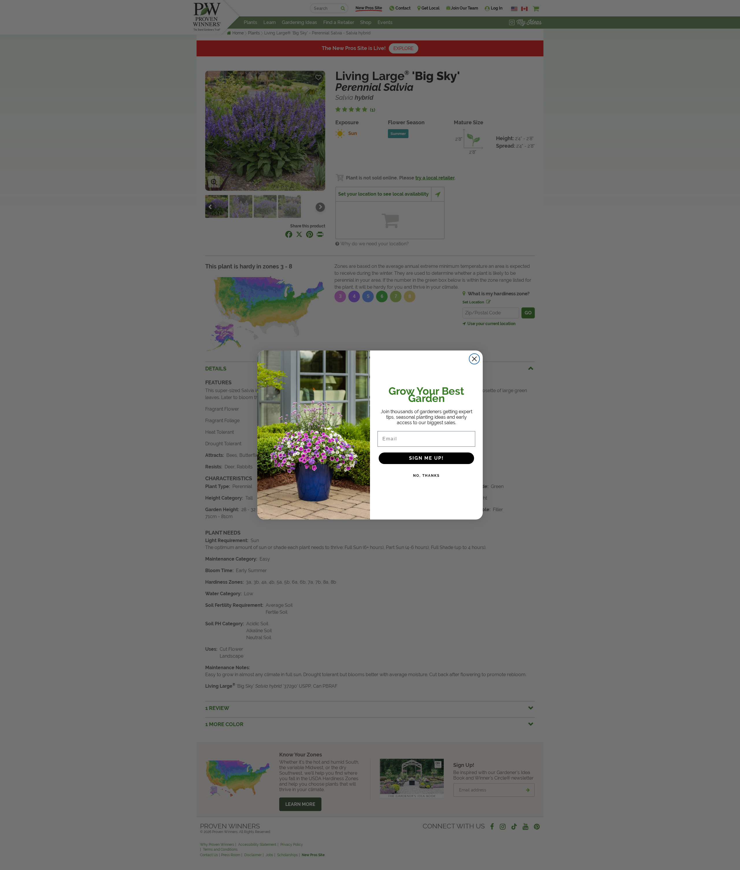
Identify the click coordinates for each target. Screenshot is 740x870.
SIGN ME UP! (426, 458)
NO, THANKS (426, 476)
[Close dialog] (474, 358)
